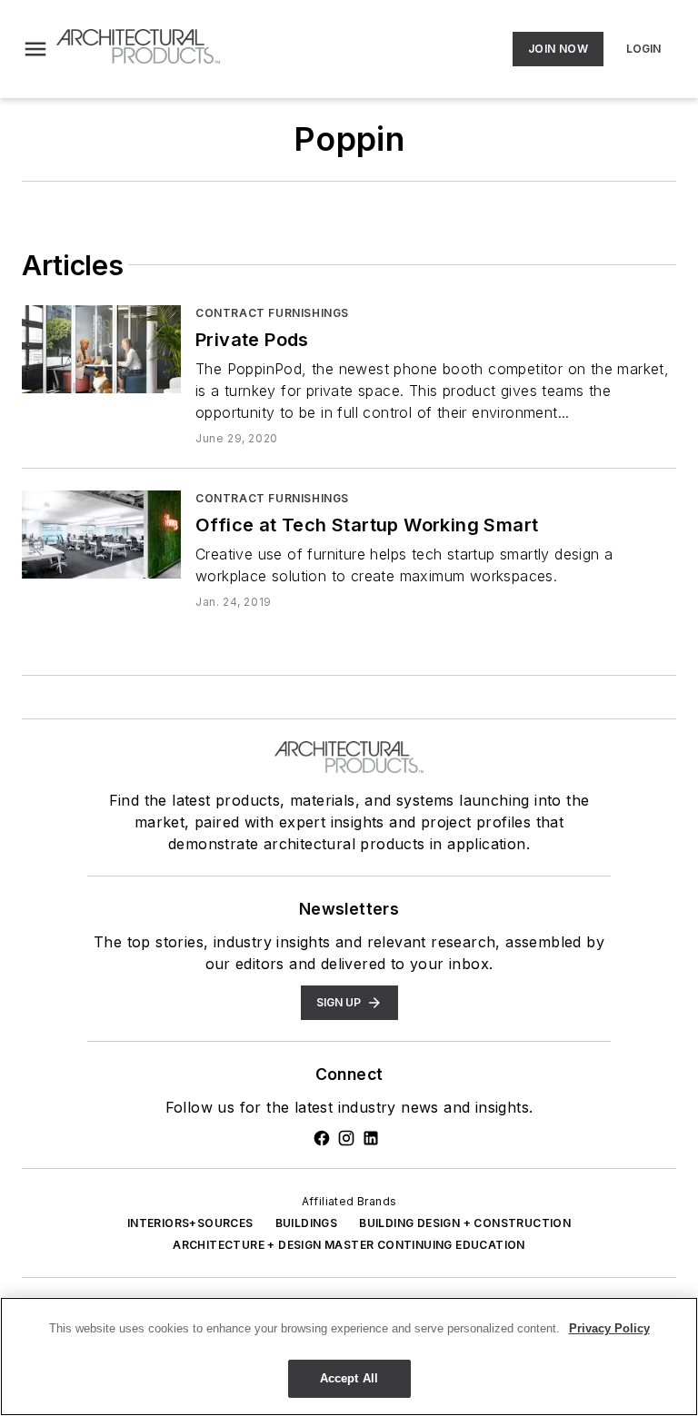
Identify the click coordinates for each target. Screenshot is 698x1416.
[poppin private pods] (101, 349)
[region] (349, 1356)
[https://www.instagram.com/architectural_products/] (346, 1138)
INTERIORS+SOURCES (190, 1223)
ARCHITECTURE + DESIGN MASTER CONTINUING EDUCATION (349, 1245)
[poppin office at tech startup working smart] (101, 534)
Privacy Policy (609, 1328)
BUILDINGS (306, 1223)
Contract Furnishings (272, 313)
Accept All (349, 1378)
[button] (35, 49)
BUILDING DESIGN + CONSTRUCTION (465, 1223)
